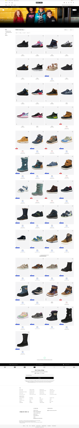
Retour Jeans (51, 401)
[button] (66, 29)
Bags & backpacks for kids (43, 390)
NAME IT (31, 401)
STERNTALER (21, 402)
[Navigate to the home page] (24, 409)
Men (9, 2)
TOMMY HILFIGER (42, 402)
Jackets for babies (32, 389)
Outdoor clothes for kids (33, 394)
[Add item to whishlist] (28, 35)
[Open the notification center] (68, 2)
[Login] (66, 2)
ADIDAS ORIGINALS (21, 397)
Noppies (20, 401)
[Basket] (73, 2)
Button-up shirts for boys (43, 394)
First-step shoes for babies (53, 394)
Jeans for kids (51, 389)
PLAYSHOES (41, 401)
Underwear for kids (32, 390)
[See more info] (23, 80)
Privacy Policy (27, 381)
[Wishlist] (71, 2)
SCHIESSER (31, 402)
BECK (40, 397)
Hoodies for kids (42, 389)
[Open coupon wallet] (64, 2)
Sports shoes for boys (22, 394)
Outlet (7, 0)
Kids (12, 2)
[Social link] (20, 411)
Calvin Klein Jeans (52, 397)
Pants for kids (21, 390)
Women (6, 2)
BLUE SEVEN (31, 397)
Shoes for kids (21, 389)
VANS (50, 402)
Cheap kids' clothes (52, 390)
